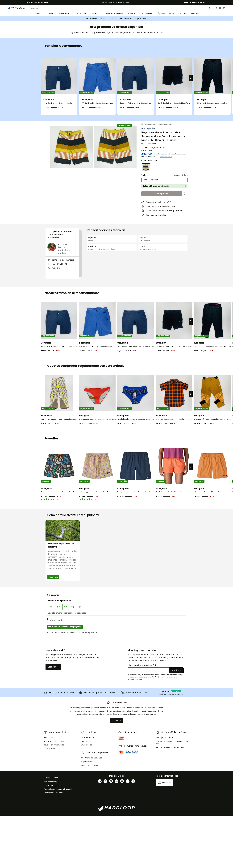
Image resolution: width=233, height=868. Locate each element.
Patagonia (148, 129)
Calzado (49, 13)
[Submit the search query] (209, 8)
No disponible (161, 194)
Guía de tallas (180, 175)
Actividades (147, 13)
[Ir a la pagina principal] (143, 124)
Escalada (95, 13)
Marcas (182, 13)
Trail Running (80, 13)
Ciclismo (132, 13)
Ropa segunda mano (164, 124)
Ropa (37, 13)
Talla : (144, 175)
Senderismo (63, 13)
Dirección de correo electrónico (143, 665)
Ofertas (194, 13)
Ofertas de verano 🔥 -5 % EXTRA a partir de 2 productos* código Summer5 (116, 18)
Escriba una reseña (148, 144)
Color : (149, 161)
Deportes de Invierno (114, 13)
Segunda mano (167, 13)
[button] (71, 147)
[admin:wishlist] (184, 193)
